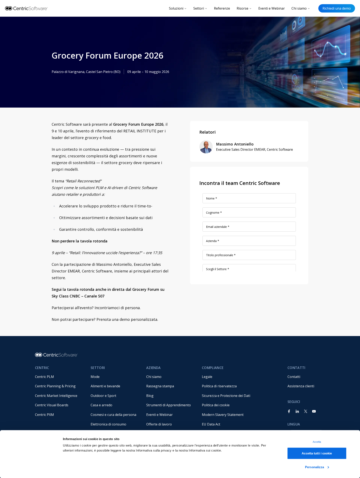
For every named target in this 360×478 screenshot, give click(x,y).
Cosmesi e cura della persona (113, 414)
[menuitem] (59, 376)
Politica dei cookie (216, 405)
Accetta (317, 441)
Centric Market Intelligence (56, 395)
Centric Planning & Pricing (55, 386)
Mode (95, 376)
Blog (150, 395)
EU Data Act (211, 424)
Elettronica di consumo (108, 424)
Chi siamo (299, 8)
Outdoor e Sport (103, 395)
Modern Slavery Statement (223, 414)
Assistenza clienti (301, 386)
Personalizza (314, 467)
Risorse (242, 8)
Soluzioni (176, 8)
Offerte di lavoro (159, 424)
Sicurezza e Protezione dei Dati (226, 395)
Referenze (222, 8)
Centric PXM (44, 414)
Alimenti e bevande (105, 386)
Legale (207, 376)
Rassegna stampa (160, 386)
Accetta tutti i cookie (317, 453)
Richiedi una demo (336, 8)
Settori (198, 8)
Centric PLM (44, 376)
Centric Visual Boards (51, 405)
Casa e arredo (101, 405)
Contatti (294, 376)
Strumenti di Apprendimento (168, 405)
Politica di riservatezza (219, 386)
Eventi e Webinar (271, 8)
